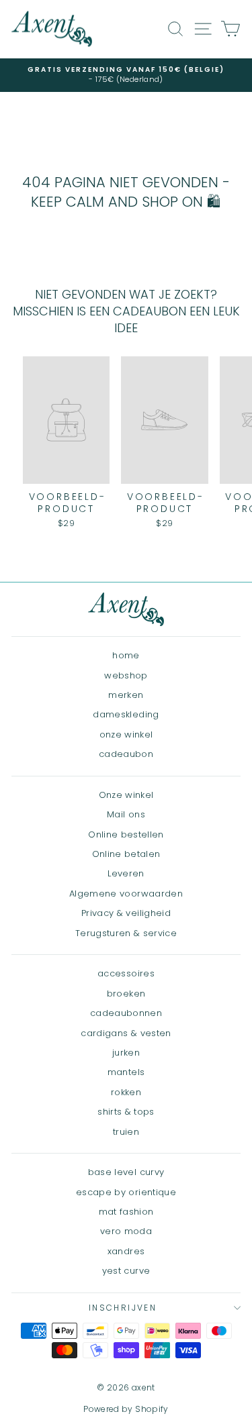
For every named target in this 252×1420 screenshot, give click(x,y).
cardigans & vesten (126, 1033)
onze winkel (126, 734)
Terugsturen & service (126, 933)
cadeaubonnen (126, 1013)
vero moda (126, 1231)
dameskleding (126, 714)
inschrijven (123, 1307)
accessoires (126, 973)
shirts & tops (126, 1111)
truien (126, 1131)
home (125, 655)
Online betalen (126, 854)
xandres (126, 1251)
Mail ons (126, 814)
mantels (126, 1072)
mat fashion (126, 1211)
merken (125, 695)
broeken (126, 993)
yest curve (126, 1270)
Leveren (126, 873)
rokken (126, 1092)
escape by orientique (126, 1192)
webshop (125, 675)
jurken (126, 1052)
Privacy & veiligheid (126, 913)
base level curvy (126, 1172)
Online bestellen (126, 834)
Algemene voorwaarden (126, 893)
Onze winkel (126, 795)
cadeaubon (126, 754)
